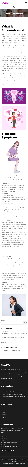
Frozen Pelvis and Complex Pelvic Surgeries (13, 394)
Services (4, 414)
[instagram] (8, 450)
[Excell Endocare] (5, 3)
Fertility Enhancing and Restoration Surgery (13, 396)
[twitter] (5, 450)
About (3, 412)
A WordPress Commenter (8, 350)
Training (4, 417)
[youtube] (11, 450)
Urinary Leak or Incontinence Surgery (12, 392)
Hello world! (5, 331)
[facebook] (2, 450)
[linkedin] (13, 450)
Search (3, 320)
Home (3, 410)
